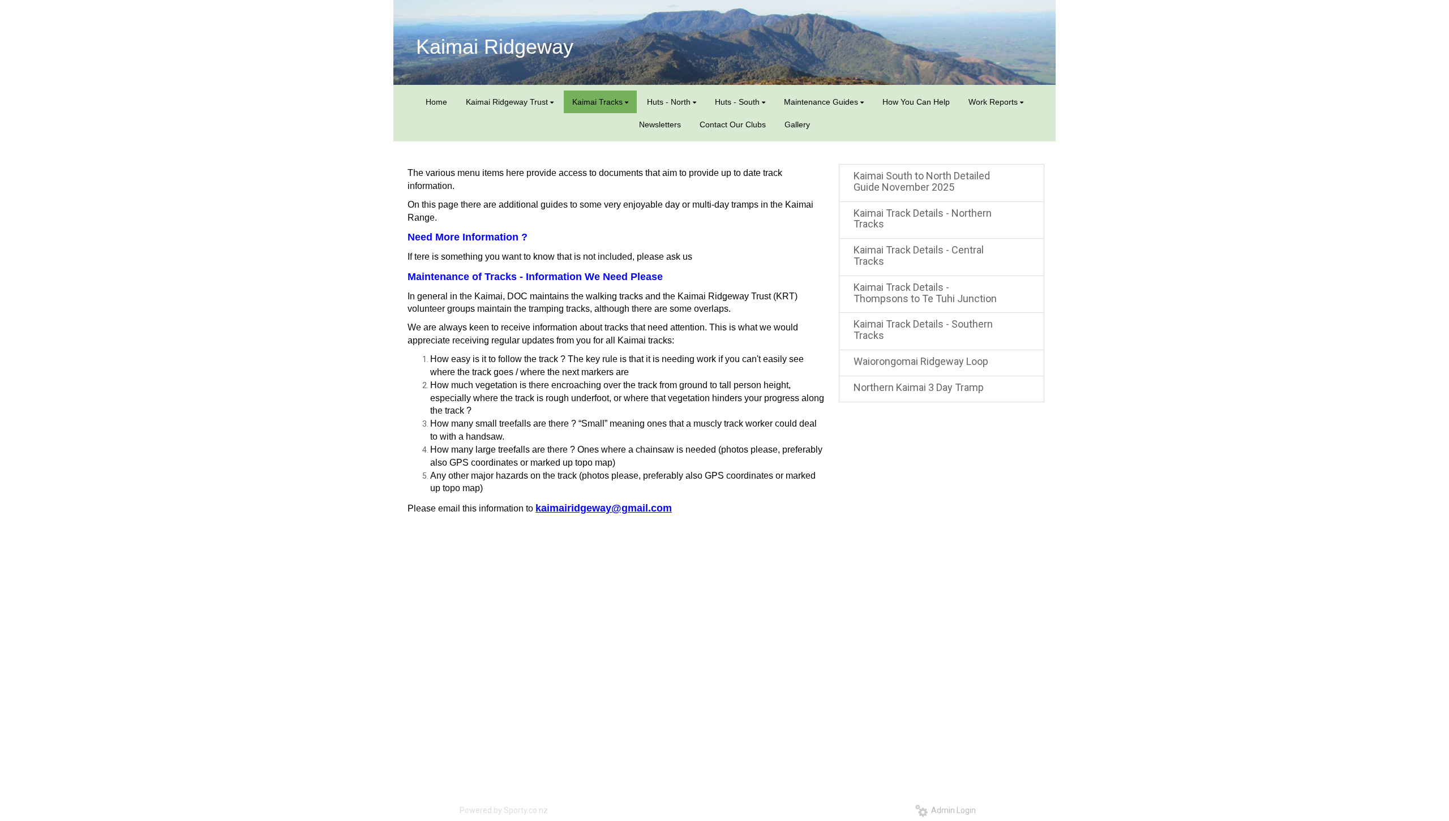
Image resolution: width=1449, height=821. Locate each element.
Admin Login (952, 810)
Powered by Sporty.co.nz (504, 810)
